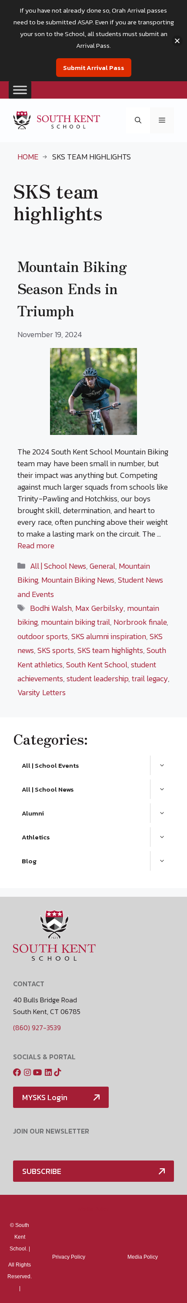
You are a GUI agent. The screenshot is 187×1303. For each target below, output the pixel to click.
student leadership (97, 678)
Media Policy (93, 1209)
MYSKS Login (44, 1097)
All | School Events (50, 765)
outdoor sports (42, 636)
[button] (138, 120)
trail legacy (150, 678)
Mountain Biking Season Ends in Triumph (72, 288)
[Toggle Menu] (20, 90)
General (102, 566)
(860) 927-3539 (37, 1027)
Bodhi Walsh (51, 608)
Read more (35, 545)
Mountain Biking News (77, 580)
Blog (29, 861)
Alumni (33, 813)
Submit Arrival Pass (93, 68)
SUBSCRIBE (41, 1171)
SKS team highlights (110, 650)
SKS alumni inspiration (108, 636)
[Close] (177, 40)
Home (27, 156)
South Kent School (96, 664)
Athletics (36, 837)
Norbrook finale (140, 622)
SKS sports (55, 650)
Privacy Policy (68, 1257)
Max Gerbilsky (99, 608)
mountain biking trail (75, 622)
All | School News (58, 566)
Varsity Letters (41, 692)
